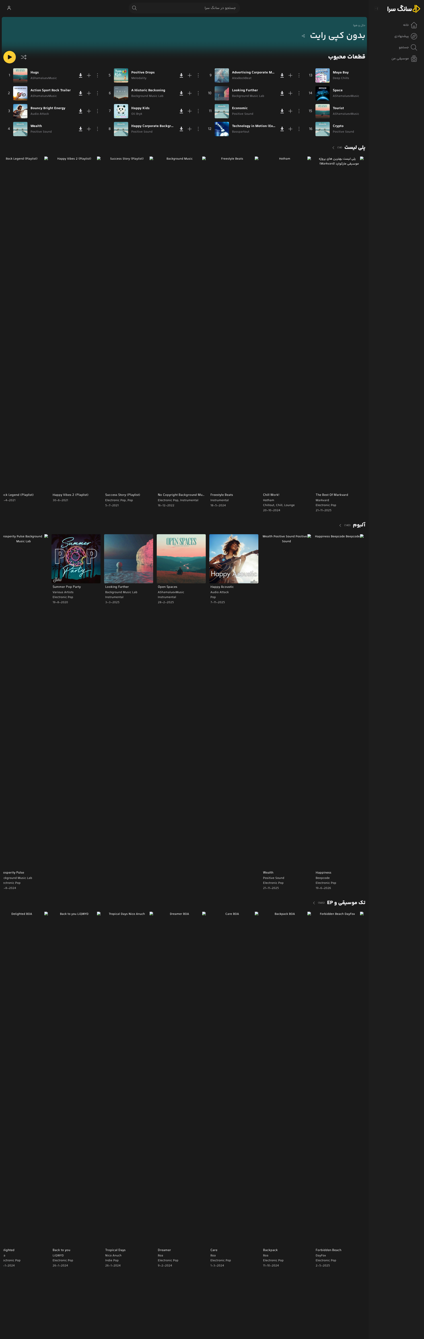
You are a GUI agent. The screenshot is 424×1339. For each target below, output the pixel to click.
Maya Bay (341, 72)
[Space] (322, 93)
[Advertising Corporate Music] (222, 75)
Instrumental (219, 500)
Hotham (268, 500)
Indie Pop (112, 1260)
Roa (265, 1255)
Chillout (268, 505)
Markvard (322, 500)
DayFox (321, 1255)
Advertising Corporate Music (253, 72)
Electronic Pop (326, 505)
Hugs (35, 72)
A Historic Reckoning (148, 90)
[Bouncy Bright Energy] (20, 111)
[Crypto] (322, 129)
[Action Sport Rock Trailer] (20, 93)
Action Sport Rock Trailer (51, 90)
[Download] (80, 75)
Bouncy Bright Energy (48, 108)
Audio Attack (219, 592)
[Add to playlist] (89, 75)
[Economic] (222, 111)
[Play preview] (322, 485)
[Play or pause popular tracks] (9, 57)
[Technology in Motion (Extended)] (222, 129)
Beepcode (323, 878)
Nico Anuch (113, 1255)
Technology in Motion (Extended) (253, 126)
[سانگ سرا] (403, 8)
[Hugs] (20, 75)
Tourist (338, 108)
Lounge (289, 505)
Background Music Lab (121, 592)
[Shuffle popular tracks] (23, 57)
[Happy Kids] (121, 111)
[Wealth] (20, 129)
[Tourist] (322, 111)
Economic (240, 108)
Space (338, 90)
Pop (130, 500)
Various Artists (63, 592)
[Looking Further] (222, 93)
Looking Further (245, 90)
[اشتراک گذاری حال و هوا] (303, 36)
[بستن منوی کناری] (376, 8)
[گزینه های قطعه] (97, 75)
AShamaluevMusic (171, 592)
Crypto (338, 126)
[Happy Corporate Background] (121, 129)
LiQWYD (58, 1255)
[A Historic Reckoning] (121, 93)
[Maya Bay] (322, 75)
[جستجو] (134, 8)
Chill (279, 505)
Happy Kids (140, 108)
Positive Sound (273, 878)
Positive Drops (143, 72)
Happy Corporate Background (153, 126)
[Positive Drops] (121, 75)
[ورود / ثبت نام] (9, 8)
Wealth (36, 126)
